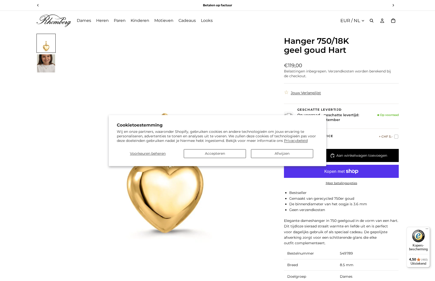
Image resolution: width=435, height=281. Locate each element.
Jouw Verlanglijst (306, 93)
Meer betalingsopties (341, 183)
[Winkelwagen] (393, 20)
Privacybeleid (296, 140)
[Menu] (427, 230)
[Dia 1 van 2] (46, 43)
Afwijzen (282, 153)
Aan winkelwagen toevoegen (361, 155)
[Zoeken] (371, 20)
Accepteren (215, 153)
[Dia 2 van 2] (46, 63)
